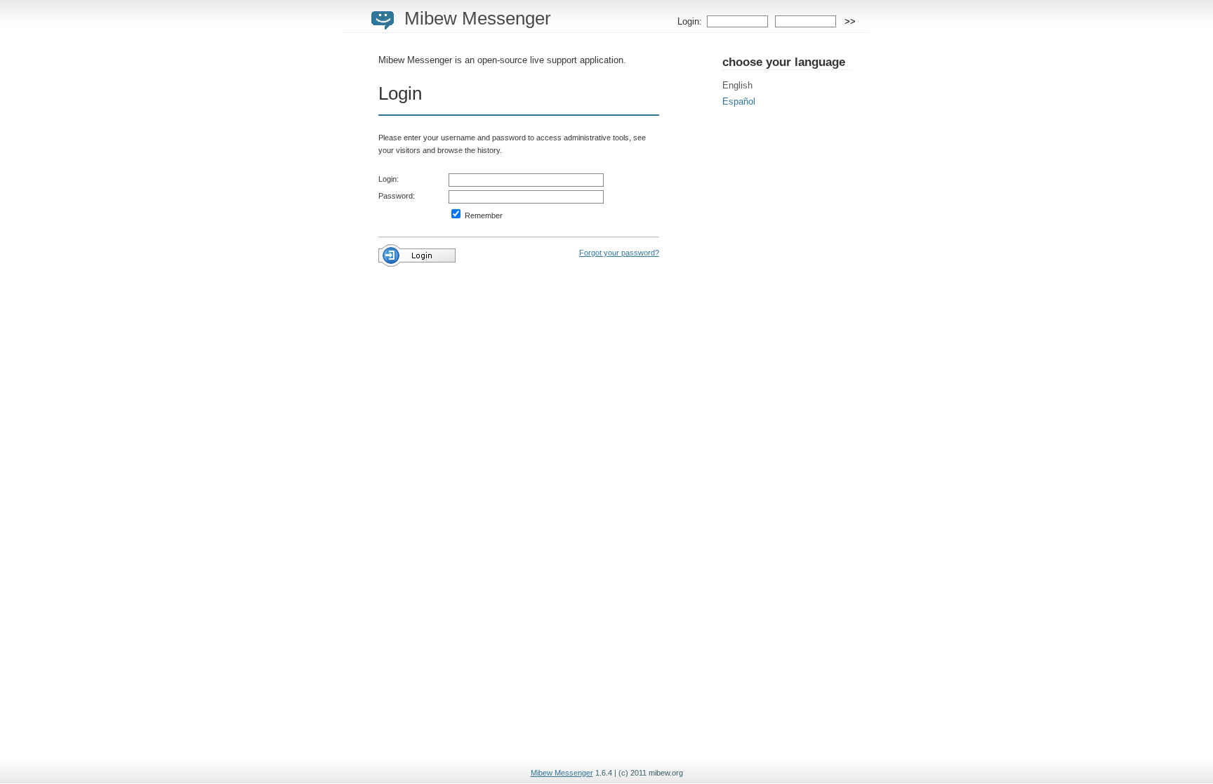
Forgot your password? (619, 252)
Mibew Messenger (477, 18)
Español (738, 101)
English (737, 85)
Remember (483, 215)
